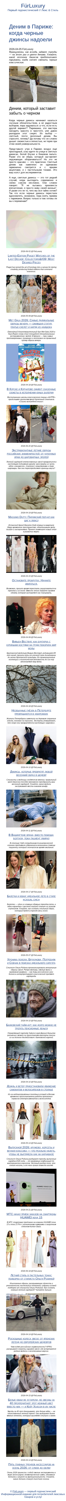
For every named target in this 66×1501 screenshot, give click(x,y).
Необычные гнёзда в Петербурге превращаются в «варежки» (31, 712)
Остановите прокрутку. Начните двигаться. (31, 582)
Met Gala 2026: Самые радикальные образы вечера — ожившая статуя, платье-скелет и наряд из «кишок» (31, 324)
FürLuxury (33, 6)
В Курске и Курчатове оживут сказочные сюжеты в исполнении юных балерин (31, 390)
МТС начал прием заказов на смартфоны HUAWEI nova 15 (31, 1215)
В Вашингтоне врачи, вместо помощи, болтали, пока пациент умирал (31, 836)
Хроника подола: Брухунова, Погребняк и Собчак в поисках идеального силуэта (31, 961)
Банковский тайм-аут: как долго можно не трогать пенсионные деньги (31, 1026)
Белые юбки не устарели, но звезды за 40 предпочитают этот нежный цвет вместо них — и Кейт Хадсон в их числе (31, 1403)
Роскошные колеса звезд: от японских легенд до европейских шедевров (31, 1340)
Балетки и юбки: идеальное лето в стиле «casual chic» (31, 897)
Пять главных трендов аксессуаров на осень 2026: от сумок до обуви (31, 1466)
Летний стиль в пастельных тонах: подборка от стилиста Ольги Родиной (31, 1277)
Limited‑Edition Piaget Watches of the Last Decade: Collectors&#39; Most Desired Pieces (31, 259)
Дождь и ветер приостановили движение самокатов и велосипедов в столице (31, 1088)
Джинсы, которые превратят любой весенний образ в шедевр (31, 773)
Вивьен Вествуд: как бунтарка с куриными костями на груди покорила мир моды (31, 645)
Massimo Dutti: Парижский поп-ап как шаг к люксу (31, 518)
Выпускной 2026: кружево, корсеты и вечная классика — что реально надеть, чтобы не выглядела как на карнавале (31, 1151)
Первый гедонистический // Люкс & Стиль (33, 10)
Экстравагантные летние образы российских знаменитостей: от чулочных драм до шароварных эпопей (31, 454)
